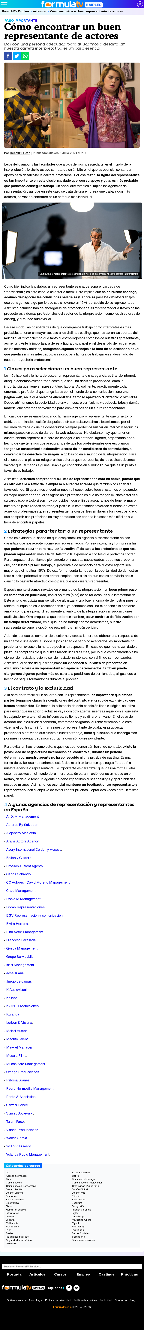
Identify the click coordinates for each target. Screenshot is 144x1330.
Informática (12, 1213)
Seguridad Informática (19, 1240)
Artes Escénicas (81, 1172)
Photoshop (78, 1226)
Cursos (60, 1274)
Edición (76, 1196)
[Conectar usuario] (140, 4)
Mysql (75, 1223)
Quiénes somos (16, 1300)
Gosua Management (21, 948)
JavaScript (78, 1216)
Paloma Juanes (17, 1080)
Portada (14, 1274)
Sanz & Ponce (17, 1105)
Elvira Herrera (17, 923)
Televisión (11, 1243)
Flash (9, 1206)
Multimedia (12, 1223)
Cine (8, 1179)
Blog (132, 1300)
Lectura (10, 1220)
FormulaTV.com (62, 1307)
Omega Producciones (22, 1071)
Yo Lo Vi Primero (18, 1146)
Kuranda (12, 1014)
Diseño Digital (80, 1189)
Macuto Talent (17, 1039)
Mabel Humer (16, 1030)
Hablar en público (16, 1209)
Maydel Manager (19, 1047)
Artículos (39, 11)
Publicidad (78, 1230)
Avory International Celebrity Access (33, 849)
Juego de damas (19, 981)
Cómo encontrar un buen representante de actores (86, 11)
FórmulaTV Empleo (15, 11)
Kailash (11, 997)
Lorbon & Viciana (19, 1022)
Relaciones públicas (17, 1237)
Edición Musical (15, 1199)
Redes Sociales (81, 1233)
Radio (9, 1233)
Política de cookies (85, 1300)
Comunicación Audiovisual (87, 1182)
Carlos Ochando (18, 874)
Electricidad (79, 1199)
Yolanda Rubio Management (27, 1154)
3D (7, 1172)
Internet (10, 1216)
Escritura (77, 1203)
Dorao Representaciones (25, 907)
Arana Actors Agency (22, 841)
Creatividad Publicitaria (85, 1186)
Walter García (16, 1137)
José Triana (15, 973)
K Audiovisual (16, 989)
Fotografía (78, 1206)
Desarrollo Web (14, 1189)
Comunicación (14, 1182)
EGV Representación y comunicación (34, 915)
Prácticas (129, 1274)
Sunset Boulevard (19, 1113)
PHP (8, 1230)
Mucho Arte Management (25, 1063)
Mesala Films (16, 1055)
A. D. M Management (22, 816)
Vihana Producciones (22, 1129)
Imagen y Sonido (81, 1209)
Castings (106, 1274)
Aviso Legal (36, 1300)
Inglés (75, 1213)
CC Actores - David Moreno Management (37, 882)
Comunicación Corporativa (21, 1186)
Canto (75, 1176)
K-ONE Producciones (22, 1006)
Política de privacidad (58, 1300)
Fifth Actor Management (24, 932)
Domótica (11, 1196)
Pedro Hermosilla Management (29, 1088)
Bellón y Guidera (18, 857)
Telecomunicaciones (83, 1240)
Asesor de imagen (16, 1176)
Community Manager (84, 1179)
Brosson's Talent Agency (24, 866)
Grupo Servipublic (19, 956)
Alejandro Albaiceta (21, 833)
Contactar (121, 1300)
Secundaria (78, 1237)
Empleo (83, 1274)
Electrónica (12, 1203)
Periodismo (12, 1226)
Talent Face (15, 1121)
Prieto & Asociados (20, 1096)
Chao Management (20, 890)
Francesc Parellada (21, 940)
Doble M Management (23, 898)
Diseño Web (78, 1193)
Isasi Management (20, 964)
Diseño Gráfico (14, 1193)
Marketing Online (81, 1220)
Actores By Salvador (22, 824)
